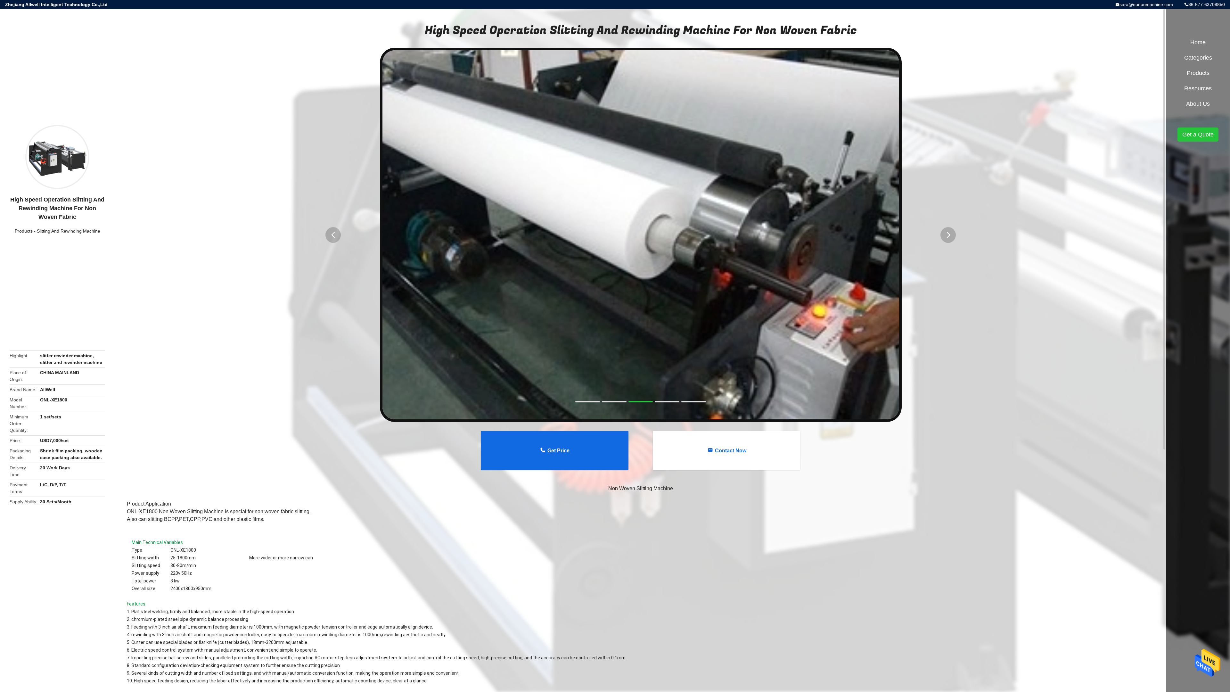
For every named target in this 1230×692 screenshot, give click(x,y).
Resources (1198, 88)
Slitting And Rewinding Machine (68, 231)
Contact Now (730, 450)
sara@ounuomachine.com (1146, 4)
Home (1198, 42)
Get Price (558, 450)
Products (24, 231)
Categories (1198, 57)
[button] (333, 235)
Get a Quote (1198, 134)
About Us (1198, 104)
